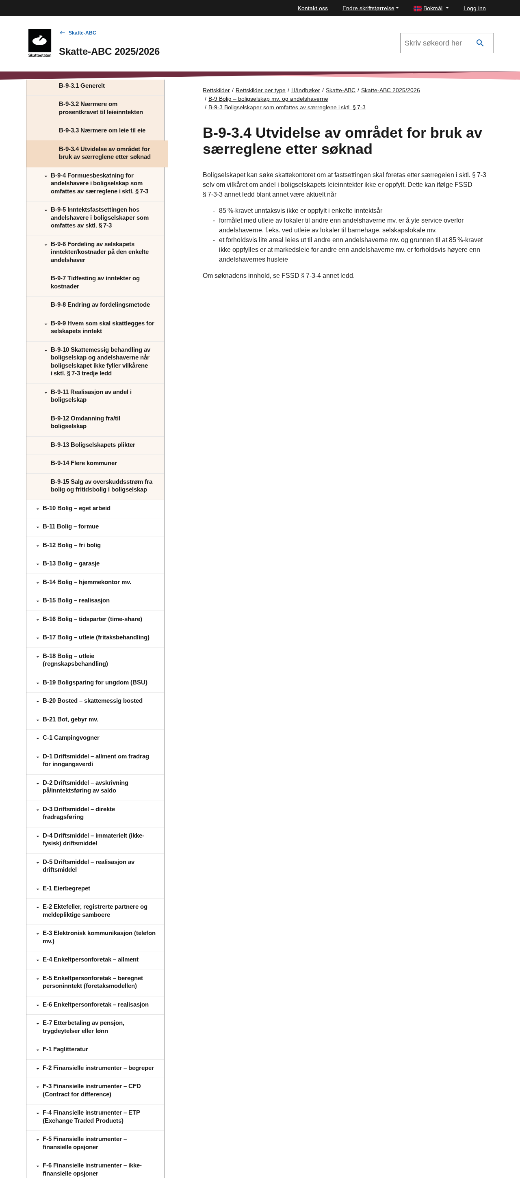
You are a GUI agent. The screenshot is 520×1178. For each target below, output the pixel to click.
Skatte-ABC (82, 33)
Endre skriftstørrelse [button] (368, 8)
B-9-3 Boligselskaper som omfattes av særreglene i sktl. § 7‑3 (287, 107)
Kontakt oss (313, 8)
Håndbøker (305, 90)
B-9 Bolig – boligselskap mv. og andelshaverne (268, 98)
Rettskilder (216, 90)
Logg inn (475, 8)
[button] (431, 8)
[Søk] (480, 43)
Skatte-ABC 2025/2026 (390, 90)
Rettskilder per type (261, 90)
